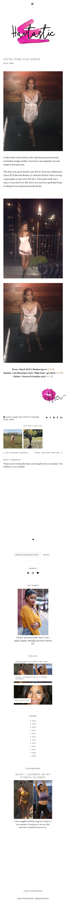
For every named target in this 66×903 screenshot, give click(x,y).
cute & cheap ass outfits (18, 417)
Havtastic (29, 898)
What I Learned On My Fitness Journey (31, 678)
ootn (11, 419)
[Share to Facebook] (50, 417)
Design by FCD (42, 898)
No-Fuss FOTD (22, 700)
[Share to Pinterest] (54, 417)
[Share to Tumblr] (57, 417)
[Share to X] (47, 417)
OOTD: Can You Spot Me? (48, 453)
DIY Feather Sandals (16, 453)
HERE (50, 369)
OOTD (5, 419)
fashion (35, 417)
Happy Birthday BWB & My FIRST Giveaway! (31, 662)
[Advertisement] (33, 858)
